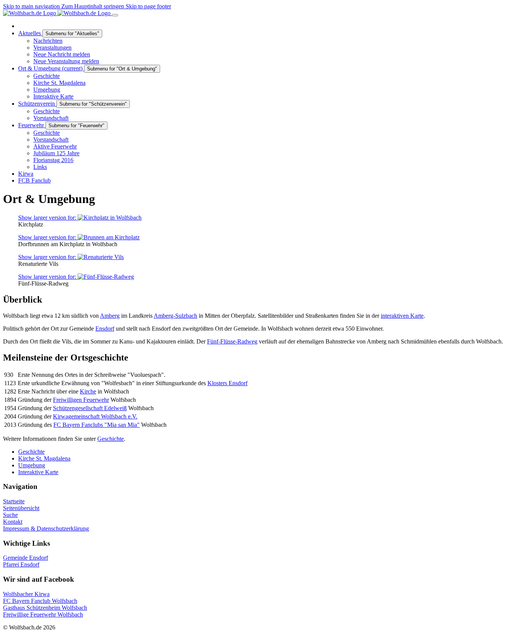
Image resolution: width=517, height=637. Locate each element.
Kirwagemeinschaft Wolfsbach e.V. (95, 416)
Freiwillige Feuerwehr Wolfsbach (43, 614)
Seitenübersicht (21, 508)
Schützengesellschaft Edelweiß (90, 408)
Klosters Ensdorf (227, 383)
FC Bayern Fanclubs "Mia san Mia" (96, 425)
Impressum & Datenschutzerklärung (46, 528)
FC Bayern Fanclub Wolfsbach (40, 601)
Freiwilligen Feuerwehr (81, 400)
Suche (10, 515)
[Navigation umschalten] (115, 15)
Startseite (14, 501)
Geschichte (110, 439)
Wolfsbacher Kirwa (26, 594)
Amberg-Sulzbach (175, 315)
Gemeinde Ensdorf (25, 557)
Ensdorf (104, 328)
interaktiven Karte (402, 315)
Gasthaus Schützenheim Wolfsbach (45, 607)
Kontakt (12, 521)
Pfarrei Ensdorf (21, 564)
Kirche (88, 391)
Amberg (110, 315)
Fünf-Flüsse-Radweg (232, 341)
